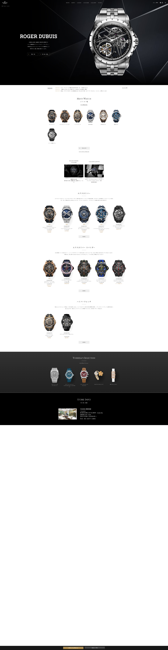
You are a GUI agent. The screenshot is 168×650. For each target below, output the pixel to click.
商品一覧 (33, 54)
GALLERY (93, 2)
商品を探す (84, 148)
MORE (84, 236)
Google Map (100, 412)
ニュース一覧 (124, 87)
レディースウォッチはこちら (84, 151)
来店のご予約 (95, 647)
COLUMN (86, 2)
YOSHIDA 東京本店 (85, 409)
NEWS (67, 2)
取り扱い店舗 (45, 54)
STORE (100, 2)
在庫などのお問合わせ (73, 647)
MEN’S (73, 2)
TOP (2, 6)
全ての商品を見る (84, 104)
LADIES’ (79, 2)
